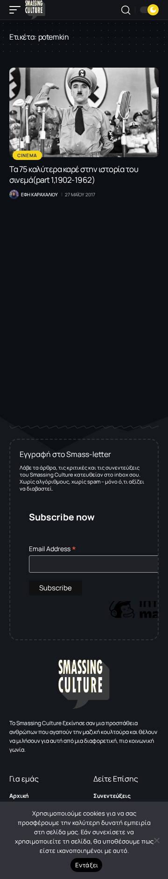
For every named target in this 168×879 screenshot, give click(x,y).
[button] (17, 10)
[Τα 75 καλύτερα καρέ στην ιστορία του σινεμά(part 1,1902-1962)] (84, 112)
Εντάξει (86, 865)
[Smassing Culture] (35, 10)
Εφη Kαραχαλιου (39, 194)
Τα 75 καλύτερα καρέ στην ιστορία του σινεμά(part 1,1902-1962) (73, 174)
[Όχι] (156, 840)
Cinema (27, 155)
